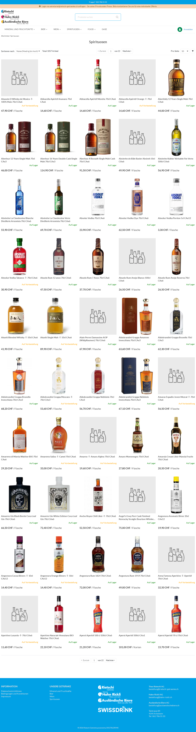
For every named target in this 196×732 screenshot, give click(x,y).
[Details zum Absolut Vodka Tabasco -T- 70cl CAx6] (19, 256)
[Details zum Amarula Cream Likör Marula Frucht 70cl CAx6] (176, 435)
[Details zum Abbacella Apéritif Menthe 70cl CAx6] (97, 77)
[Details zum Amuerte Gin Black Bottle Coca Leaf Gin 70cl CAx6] (19, 494)
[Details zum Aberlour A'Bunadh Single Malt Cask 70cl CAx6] (97, 137)
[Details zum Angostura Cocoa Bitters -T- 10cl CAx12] (19, 554)
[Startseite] (14, 17)
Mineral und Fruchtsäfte (60, 691)
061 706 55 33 (101, 2)
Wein (52, 696)
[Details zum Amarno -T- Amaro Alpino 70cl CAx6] (97, 435)
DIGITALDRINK (112, 728)
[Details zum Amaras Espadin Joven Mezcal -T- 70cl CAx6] (176, 375)
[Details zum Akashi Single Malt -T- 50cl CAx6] (58, 316)
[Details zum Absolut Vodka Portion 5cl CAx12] (176, 197)
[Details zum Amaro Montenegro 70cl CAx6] (137, 435)
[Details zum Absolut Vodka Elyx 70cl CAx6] (137, 197)
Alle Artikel (5, 36)
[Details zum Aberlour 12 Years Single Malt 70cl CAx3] (19, 137)
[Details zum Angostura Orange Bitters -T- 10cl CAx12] (58, 554)
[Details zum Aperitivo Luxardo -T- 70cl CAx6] (19, 614)
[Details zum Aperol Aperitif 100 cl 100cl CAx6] (97, 614)
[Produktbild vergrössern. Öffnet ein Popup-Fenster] (73, 92)
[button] (127, 51)
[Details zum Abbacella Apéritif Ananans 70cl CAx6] (58, 77)
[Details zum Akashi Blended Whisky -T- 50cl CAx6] (19, 316)
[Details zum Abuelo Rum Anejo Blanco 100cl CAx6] (137, 256)
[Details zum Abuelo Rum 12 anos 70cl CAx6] (58, 256)
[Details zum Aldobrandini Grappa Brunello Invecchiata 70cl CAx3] (19, 375)
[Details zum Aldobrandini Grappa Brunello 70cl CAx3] (176, 316)
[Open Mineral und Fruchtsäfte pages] (35, 29)
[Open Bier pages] (47, 29)
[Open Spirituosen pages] (82, 29)
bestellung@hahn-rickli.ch (160, 697)
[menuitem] (19, 29)
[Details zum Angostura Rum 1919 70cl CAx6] (137, 554)
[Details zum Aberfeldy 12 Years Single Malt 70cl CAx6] (176, 77)
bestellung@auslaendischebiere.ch (164, 705)
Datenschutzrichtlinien (11, 691)
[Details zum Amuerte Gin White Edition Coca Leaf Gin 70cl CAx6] (58, 494)
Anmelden (188, 29)
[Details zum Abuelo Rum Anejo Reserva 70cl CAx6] (176, 256)
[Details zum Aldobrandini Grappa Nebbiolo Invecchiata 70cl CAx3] (137, 375)
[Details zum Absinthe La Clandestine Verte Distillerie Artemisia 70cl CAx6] (58, 197)
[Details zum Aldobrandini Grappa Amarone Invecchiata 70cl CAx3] (137, 316)
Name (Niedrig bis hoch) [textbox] (27, 51)
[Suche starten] (117, 17)
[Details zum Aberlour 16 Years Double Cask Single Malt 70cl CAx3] (58, 137)
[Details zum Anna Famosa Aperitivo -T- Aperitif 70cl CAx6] (176, 554)
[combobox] (98, 17)
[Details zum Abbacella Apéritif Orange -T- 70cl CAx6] (137, 77)
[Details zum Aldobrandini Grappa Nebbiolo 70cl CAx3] (97, 375)
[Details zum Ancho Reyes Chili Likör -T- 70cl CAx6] (97, 494)
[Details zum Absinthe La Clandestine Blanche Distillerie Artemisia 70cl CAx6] (19, 197)
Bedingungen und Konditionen (14, 694)
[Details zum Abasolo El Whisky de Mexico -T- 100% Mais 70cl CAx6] (19, 77)
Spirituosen (14, 36)
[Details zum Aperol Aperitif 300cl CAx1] (137, 614)
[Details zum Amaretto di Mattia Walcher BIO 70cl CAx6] (19, 435)
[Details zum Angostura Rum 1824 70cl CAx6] (97, 554)
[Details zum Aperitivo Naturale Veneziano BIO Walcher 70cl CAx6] (58, 614)
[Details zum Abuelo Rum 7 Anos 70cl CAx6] (97, 256)
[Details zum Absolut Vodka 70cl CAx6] (97, 197)
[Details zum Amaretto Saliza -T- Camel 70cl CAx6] (58, 435)
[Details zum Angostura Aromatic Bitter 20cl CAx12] (176, 494)
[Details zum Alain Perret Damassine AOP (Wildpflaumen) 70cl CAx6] (97, 316)
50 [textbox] (183, 51)
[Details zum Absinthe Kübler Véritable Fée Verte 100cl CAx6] (176, 137)
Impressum (6, 696)
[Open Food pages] (96, 29)
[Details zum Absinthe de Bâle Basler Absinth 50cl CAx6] (137, 137)
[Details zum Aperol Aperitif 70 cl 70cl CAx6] (176, 614)
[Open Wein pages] (61, 29)
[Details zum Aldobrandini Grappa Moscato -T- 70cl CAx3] (58, 375)
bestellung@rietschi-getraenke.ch (163, 689)
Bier (51, 694)
